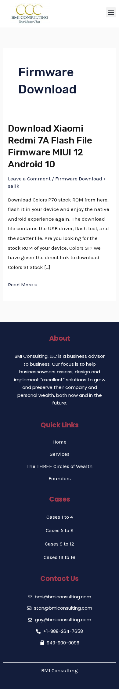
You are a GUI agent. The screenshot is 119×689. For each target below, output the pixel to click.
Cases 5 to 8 (60, 530)
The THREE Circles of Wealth (60, 466)
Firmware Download (78, 179)
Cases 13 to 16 (59, 557)
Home (59, 442)
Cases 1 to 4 (59, 517)
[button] (111, 12)
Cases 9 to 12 (59, 544)
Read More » (22, 284)
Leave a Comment (29, 179)
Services (60, 454)
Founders (60, 478)
